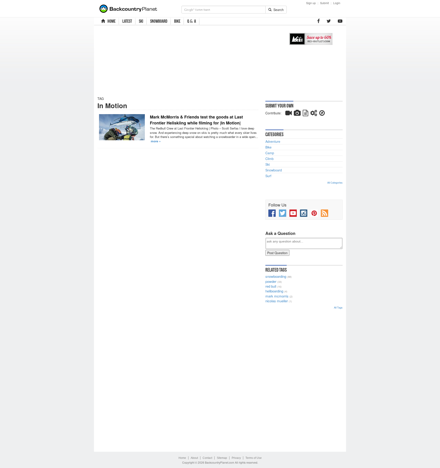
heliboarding (274, 291)
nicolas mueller (276, 300)
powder (270, 281)
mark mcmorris (277, 296)
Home (182, 458)
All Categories (335, 182)
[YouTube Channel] (340, 21)
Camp (269, 153)
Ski (267, 164)
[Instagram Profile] (303, 213)
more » (156, 141)
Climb (269, 158)
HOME (111, 21)
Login (336, 3)
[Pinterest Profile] (314, 213)
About (194, 458)
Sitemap (222, 458)
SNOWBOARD (158, 21)
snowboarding (275, 276)
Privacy (236, 458)
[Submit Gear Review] (313, 114)
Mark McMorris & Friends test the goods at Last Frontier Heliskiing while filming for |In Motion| (196, 120)
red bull (270, 286)
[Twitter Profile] (328, 21)
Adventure (272, 141)
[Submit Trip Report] (322, 114)
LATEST (127, 21)
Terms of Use (253, 458)
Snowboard (273, 170)
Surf (268, 175)
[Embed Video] (288, 114)
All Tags (338, 307)
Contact (207, 458)
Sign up (311, 3)
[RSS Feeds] (324, 213)
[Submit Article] (305, 114)
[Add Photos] (297, 114)
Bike (268, 147)
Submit (324, 3)
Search (278, 9)
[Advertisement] (188, 61)
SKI (141, 21)
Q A (191, 21)
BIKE (177, 21)
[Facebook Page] (318, 21)
